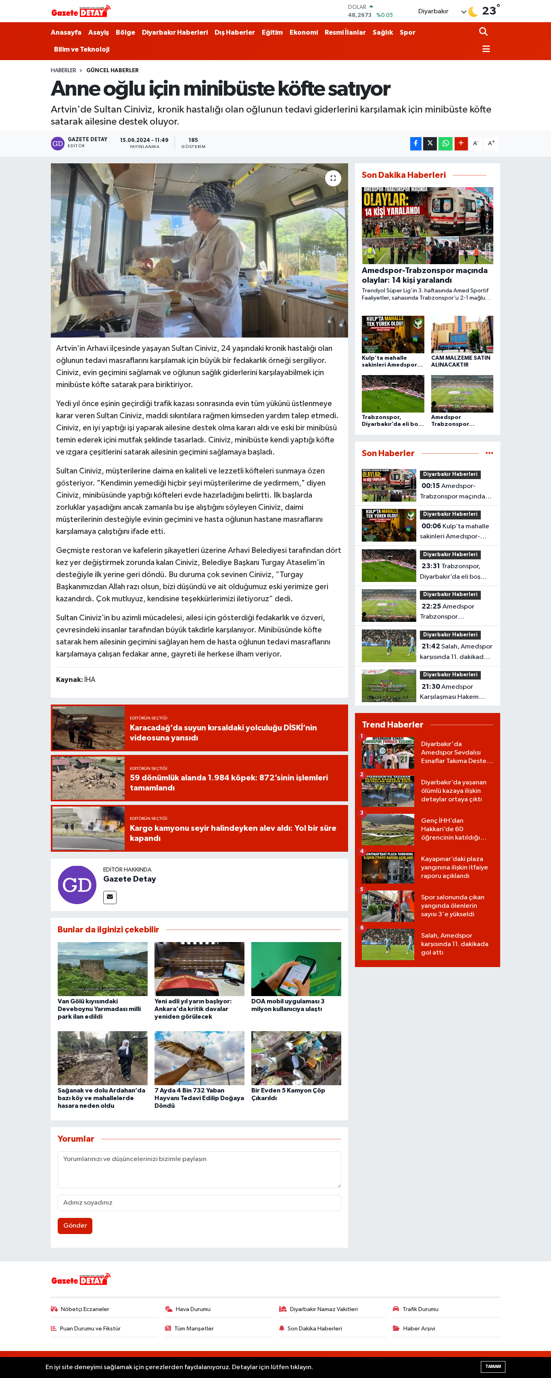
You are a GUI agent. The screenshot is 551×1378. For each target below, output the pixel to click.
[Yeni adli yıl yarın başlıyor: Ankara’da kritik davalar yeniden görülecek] (199, 968)
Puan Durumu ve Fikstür (90, 1329)
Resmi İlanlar (345, 32)
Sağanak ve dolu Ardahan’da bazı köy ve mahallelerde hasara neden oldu (101, 1098)
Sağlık (383, 32)
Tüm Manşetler (194, 1329)
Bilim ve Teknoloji (81, 49)
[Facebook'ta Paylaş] (416, 143)
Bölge (125, 32)
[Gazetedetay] (81, 11)
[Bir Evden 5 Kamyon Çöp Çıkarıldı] (296, 1058)
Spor (407, 32)
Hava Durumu (193, 1309)
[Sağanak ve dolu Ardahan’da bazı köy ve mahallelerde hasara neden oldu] (103, 1058)
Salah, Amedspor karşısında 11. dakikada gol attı (456, 652)
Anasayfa (66, 32)
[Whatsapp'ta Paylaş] (445, 143)
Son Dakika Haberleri (315, 1329)
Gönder (75, 1225)
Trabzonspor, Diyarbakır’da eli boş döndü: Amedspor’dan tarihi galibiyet (454, 572)
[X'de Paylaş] (430, 143)
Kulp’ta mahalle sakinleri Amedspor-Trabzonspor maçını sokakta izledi (454, 532)
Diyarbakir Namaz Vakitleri (324, 1309)
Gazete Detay (129, 879)
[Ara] (484, 32)
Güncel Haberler (112, 70)
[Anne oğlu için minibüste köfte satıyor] (199, 250)
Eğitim (272, 32)
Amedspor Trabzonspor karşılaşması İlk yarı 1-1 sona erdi (452, 612)
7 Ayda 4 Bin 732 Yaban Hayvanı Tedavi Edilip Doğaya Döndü (199, 1098)
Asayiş (98, 32)
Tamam (493, 1366)
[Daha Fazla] (461, 143)
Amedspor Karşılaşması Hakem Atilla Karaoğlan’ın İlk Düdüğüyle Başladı (451, 693)
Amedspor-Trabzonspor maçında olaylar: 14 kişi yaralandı (455, 492)
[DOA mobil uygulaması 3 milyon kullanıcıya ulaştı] (296, 968)
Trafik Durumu (420, 1309)
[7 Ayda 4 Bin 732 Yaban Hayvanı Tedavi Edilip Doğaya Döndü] (199, 1058)
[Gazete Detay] (77, 884)
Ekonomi (304, 32)
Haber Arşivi (419, 1329)
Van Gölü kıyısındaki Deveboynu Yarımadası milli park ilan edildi (99, 1009)
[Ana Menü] (484, 49)
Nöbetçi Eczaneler (85, 1309)
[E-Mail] (110, 897)
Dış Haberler (235, 32)
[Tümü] (489, 453)
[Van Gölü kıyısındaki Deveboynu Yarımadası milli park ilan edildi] (103, 968)
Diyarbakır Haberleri (175, 32)
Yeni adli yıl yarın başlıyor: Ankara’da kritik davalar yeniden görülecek (193, 1009)
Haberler (63, 70)
